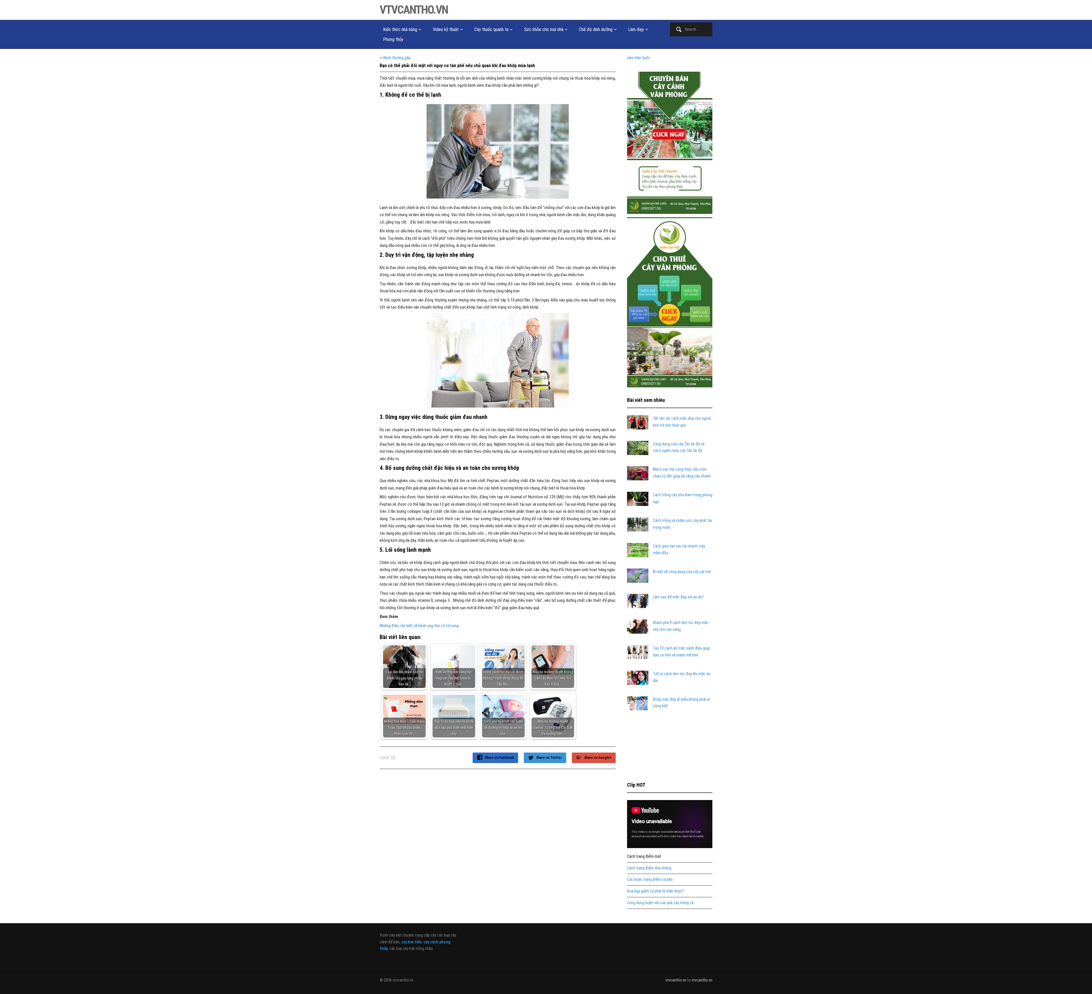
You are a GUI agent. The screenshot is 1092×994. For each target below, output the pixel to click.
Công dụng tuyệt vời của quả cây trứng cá (660, 902)
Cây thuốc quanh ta (491, 29)
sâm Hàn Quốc (638, 57)
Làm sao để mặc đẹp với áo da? (678, 597)
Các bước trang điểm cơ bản (650, 879)
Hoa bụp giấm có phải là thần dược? (655, 891)
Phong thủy (393, 39)
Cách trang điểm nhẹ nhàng (649, 868)
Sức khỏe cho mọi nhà (543, 29)
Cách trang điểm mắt (644, 856)
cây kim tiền (411, 942)
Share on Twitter (549, 758)
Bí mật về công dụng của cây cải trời (682, 571)
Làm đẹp (636, 29)
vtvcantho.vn (414, 9)
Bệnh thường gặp (397, 57)
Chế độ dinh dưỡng (596, 29)
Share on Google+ (597, 758)
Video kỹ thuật (446, 29)
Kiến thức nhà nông (400, 29)
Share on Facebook (499, 758)
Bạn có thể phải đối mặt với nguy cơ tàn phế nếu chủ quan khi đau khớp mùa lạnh (457, 65)
